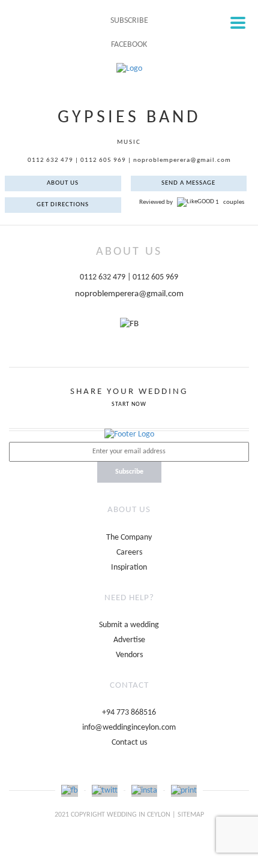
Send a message (188, 183)
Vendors (129, 655)
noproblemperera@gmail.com (182, 160)
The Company (129, 537)
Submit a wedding (129, 625)
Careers (129, 552)
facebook (129, 44)
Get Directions (63, 204)
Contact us (129, 742)
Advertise (129, 640)
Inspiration (129, 567)
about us (63, 183)
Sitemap (191, 814)
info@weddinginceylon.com (129, 727)
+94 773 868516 (129, 712)
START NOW (129, 404)
